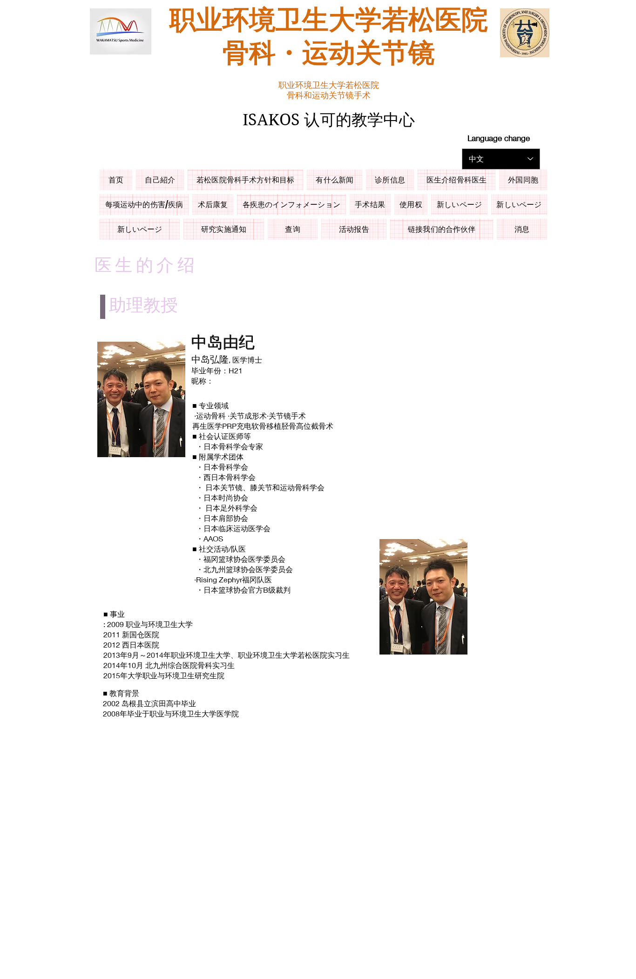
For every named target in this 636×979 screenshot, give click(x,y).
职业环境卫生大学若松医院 (328, 21)
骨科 (249, 54)
